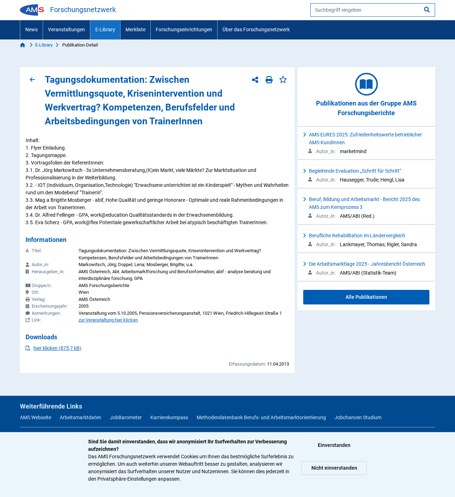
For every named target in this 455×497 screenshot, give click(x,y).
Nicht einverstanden (334, 468)
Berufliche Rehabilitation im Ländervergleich (357, 235)
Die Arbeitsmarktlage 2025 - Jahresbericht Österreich (367, 264)
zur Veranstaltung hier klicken (108, 320)
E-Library (105, 29)
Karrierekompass (169, 417)
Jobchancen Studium (357, 417)
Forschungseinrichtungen (184, 29)
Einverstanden (334, 445)
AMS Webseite (35, 417)
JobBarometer (126, 417)
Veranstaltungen (66, 29)
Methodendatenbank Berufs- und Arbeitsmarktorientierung (261, 417)
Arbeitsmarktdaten (80, 417)
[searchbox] (372, 10)
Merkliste (135, 29)
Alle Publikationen (366, 297)
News (31, 29)
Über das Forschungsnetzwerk (256, 29)
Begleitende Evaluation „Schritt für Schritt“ (355, 171)
